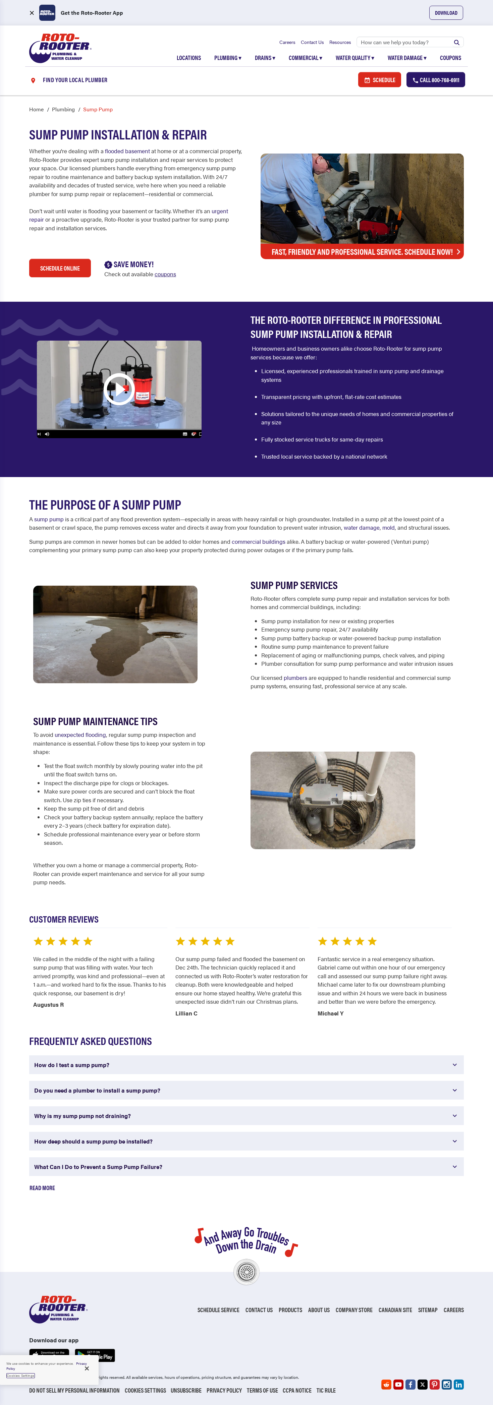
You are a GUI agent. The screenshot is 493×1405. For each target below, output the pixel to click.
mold (388, 527)
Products (290, 1309)
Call (439, 79)
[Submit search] (456, 42)
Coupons (450, 57)
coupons (165, 274)
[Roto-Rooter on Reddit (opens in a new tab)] (386, 1385)
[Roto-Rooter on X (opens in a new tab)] (423, 1385)
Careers (287, 42)
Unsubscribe (186, 1390)
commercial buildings (258, 541)
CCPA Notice (297, 1390)
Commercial (305, 57)
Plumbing (227, 57)
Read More (42, 1187)
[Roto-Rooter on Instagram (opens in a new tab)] (447, 1385)
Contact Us (312, 42)
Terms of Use (262, 1390)
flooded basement (127, 151)
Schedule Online (60, 268)
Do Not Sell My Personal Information (74, 1390)
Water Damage (407, 57)
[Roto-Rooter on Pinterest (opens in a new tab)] (435, 1385)
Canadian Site (395, 1309)
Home (36, 109)
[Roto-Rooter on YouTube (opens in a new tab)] (398, 1385)
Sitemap (428, 1309)
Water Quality (355, 57)
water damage (362, 527)
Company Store (354, 1309)
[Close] (86, 1368)
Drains (265, 57)
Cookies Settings (145, 1390)
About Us (319, 1309)
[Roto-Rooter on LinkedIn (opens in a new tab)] (459, 1385)
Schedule (383, 79)
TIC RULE (326, 1390)
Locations (189, 57)
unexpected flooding (80, 734)
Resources (340, 42)
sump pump (49, 519)
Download (446, 12)
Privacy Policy (224, 1390)
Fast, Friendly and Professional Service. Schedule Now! (362, 251)
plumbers (295, 678)
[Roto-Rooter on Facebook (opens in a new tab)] (410, 1385)
